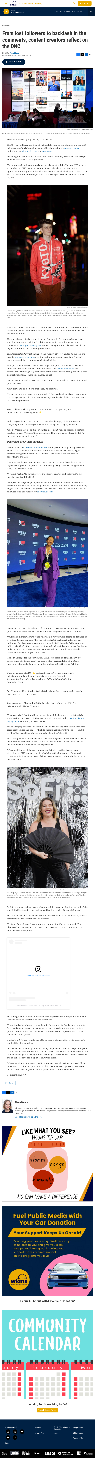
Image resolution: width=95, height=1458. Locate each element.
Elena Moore (14, 53)
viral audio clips (29, 151)
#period (61, 676)
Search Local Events (47, 1410)
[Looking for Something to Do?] (47, 1354)
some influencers (66, 368)
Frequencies (78, 1428)
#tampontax (13, 679)
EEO (55, 1434)
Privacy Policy (40, 1433)
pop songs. (47, 151)
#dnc (16, 412)
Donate (85, 3)
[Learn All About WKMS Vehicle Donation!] (47, 1251)
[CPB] (79, 1453)
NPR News (6, 25)
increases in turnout (25, 357)
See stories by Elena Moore (28, 1116)
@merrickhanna (14, 409)
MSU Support (78, 1433)
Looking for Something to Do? (47, 1404)
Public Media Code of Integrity (62, 1428)
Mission (38, 1428)
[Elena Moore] (7, 1106)
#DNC (71, 703)
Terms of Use (78, 1438)
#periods (24, 679)
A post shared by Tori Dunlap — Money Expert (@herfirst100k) (38, 1005)
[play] (6, 11)
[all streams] (91, 11)
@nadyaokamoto (15, 673)
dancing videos (71, 148)
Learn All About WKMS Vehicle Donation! (47, 1301)
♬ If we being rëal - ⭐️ (30, 412)
